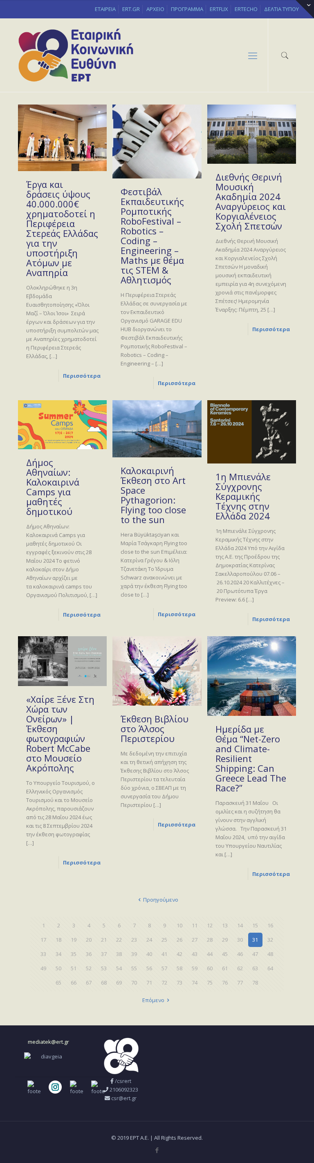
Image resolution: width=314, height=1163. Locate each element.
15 (255, 925)
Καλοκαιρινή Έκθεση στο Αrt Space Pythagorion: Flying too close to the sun (153, 495)
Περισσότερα (82, 375)
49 (43, 968)
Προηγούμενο (160, 899)
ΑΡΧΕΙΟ (155, 9)
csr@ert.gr (124, 1098)
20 (89, 939)
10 (179, 925)
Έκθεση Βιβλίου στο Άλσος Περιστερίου (154, 728)
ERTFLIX (219, 9)
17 (43, 939)
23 (134, 939)
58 (179, 968)
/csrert (123, 1081)
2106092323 (124, 1089)
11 (194, 925)
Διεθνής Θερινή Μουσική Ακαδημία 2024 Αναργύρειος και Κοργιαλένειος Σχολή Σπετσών (250, 201)
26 (179, 939)
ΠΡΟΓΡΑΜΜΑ (187, 9)
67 (89, 982)
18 (58, 939)
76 (225, 982)
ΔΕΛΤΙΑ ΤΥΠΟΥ (281, 9)
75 (210, 982)
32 (270, 939)
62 (240, 968)
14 (240, 925)
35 (73, 954)
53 (104, 968)
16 (270, 925)
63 (255, 968)
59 (194, 968)
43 (194, 954)
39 (134, 954)
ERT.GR (131, 9)
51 (73, 968)
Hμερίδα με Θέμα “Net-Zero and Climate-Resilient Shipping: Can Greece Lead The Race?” (250, 758)
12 (210, 925)
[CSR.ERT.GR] (75, 55)
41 (164, 954)
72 (164, 982)
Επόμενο (153, 1000)
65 (58, 982)
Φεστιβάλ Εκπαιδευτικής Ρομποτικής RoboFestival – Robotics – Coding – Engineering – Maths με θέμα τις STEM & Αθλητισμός (152, 235)
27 (194, 939)
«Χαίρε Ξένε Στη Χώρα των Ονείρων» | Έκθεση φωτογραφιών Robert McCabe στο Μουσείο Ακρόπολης (60, 733)
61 (225, 968)
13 (225, 925)
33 (43, 954)
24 (149, 939)
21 (104, 939)
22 (119, 939)
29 (225, 939)
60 (210, 968)
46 (240, 954)
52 (89, 968)
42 (179, 954)
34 (58, 954)
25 (164, 939)
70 (134, 982)
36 (89, 954)
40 (149, 954)
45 (225, 954)
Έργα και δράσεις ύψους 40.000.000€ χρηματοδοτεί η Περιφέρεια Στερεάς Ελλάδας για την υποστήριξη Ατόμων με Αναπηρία (62, 228)
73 (179, 982)
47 (255, 954)
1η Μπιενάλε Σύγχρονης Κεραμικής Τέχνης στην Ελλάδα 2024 (243, 496)
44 (210, 954)
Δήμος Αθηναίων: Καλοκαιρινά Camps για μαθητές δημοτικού (52, 486)
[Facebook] (157, 1150)
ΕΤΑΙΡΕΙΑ (105, 9)
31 (255, 939)
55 (134, 968)
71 (149, 982)
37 (104, 954)
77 (240, 982)
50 (58, 968)
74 (194, 982)
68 (104, 982)
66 (73, 982)
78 (255, 982)
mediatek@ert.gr (48, 1041)
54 (119, 968)
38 (119, 954)
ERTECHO (246, 9)
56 (149, 968)
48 (270, 954)
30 (240, 939)
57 (164, 968)
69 (119, 982)
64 (270, 968)
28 (210, 939)
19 (73, 939)
